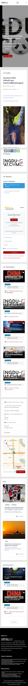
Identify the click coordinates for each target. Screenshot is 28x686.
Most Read (14, 504)
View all (14, 622)
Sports (15, 20)
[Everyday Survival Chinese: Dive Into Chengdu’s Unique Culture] (14, 493)
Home (4, 29)
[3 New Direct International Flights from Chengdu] (14, 529)
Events (8, 29)
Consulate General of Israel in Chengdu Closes (11, 676)
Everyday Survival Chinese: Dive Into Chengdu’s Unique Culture (14, 508)
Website (8, 432)
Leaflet (14, 468)
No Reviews (13, 46)
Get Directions (20, 471)
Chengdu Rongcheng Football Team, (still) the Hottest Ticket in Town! (14, 660)
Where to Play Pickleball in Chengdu (16, 663)
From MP (15, 25)
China (12, 29)
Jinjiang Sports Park (13, 316)
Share (7, 52)
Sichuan (16, 29)
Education (7, 504)
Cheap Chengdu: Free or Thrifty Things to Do (10, 675)
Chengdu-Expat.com (11, 680)
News (6, 541)
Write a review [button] (7, 56)
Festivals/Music (8, 574)
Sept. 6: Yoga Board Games (11, 378)
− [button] (4, 443)
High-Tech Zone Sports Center (16, 341)
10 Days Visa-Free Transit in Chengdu (9, 674)
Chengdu (21, 29)
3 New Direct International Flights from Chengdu (13, 544)
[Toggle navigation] (18, 2)
